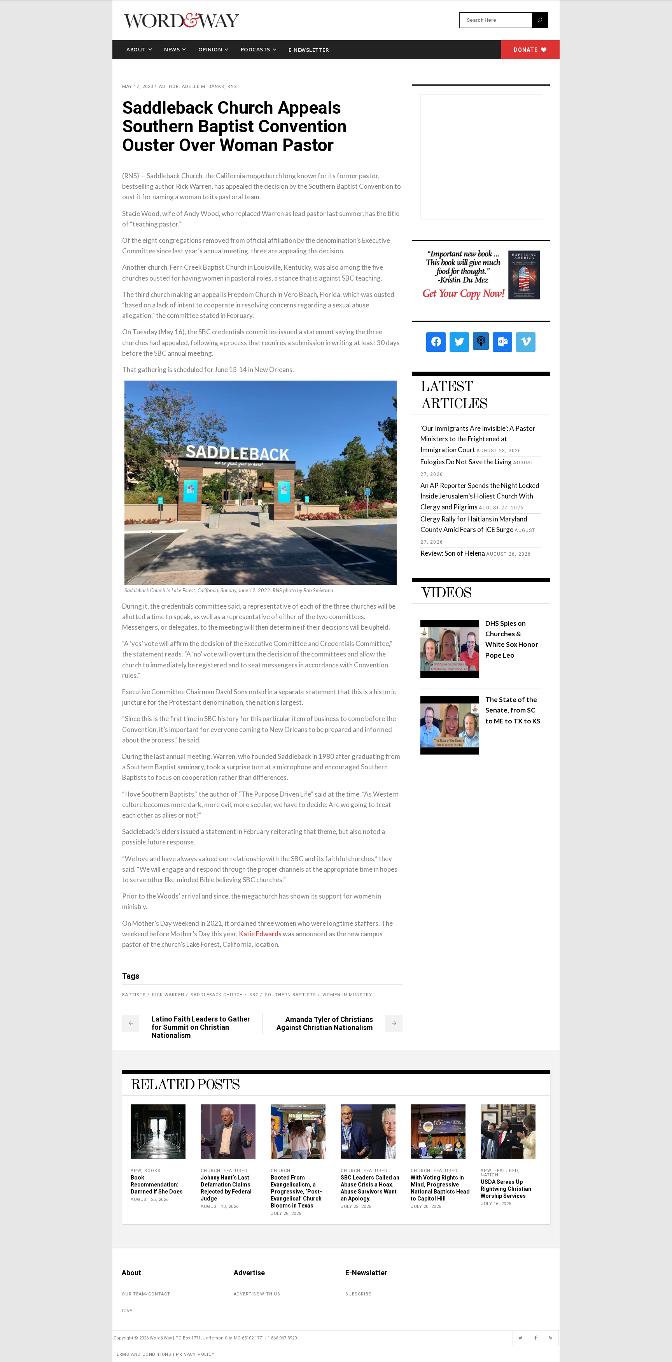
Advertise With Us (257, 1294)
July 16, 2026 (496, 1203)
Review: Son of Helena (452, 553)
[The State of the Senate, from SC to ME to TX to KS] (449, 752)
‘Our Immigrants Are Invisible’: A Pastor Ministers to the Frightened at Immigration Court (478, 438)
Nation (490, 1175)
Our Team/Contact (146, 1294)
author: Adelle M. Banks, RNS (198, 86)
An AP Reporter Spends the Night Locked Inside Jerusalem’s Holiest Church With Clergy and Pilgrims (479, 496)
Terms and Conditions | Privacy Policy (164, 1354)
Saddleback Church (217, 994)
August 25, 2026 (150, 1199)
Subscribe (358, 1294)
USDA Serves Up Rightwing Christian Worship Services (506, 1189)
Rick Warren (168, 994)
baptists (134, 994)
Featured (236, 1170)
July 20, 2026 (426, 1206)
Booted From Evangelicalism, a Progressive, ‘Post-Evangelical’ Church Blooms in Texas (296, 1191)
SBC (254, 994)
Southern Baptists (290, 994)
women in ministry (347, 994)
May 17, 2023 (137, 86)
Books (152, 1170)
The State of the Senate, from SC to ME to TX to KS (513, 710)
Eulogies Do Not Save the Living (466, 462)
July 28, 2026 (286, 1213)
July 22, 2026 (356, 1206)
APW (136, 1170)
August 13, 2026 (220, 1206)
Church (210, 1170)
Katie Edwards (260, 934)
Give (127, 1310)
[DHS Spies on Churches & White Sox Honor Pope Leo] (449, 676)
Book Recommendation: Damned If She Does (157, 1184)
